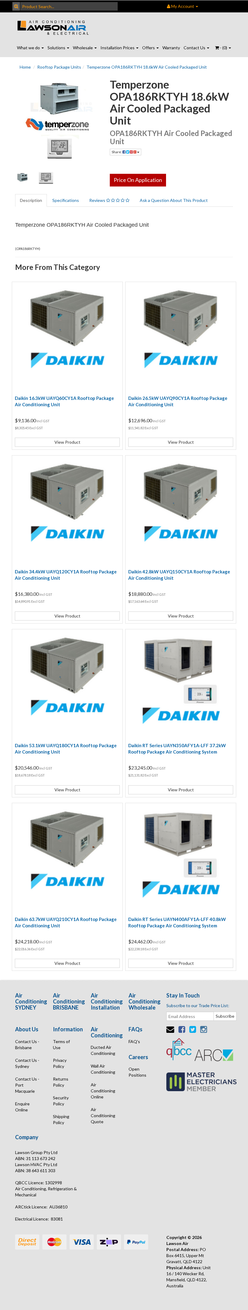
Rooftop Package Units (59, 67)
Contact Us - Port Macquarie (27, 1085)
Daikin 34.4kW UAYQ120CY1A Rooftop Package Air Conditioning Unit (66, 575)
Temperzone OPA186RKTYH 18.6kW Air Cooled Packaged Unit (146, 67)
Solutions (56, 47)
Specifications (65, 200)
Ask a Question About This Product (174, 200)
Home (25, 67)
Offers (149, 47)
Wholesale (83, 47)
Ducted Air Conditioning (103, 1050)
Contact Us (195, 47)
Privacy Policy (60, 1063)
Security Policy (61, 1100)
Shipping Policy (61, 1119)
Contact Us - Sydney (27, 1063)
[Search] (16, 6)
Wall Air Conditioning (103, 1069)
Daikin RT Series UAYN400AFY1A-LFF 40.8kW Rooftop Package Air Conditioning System (177, 922)
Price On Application (138, 180)
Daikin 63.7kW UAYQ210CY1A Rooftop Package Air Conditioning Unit (66, 922)
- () (223, 47)
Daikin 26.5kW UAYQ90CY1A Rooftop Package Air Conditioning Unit (177, 401)
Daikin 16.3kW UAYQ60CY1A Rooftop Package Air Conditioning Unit (64, 401)
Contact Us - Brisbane (27, 1044)
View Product (67, 442)
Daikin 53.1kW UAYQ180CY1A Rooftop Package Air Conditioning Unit (66, 748)
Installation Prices (117, 47)
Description (31, 200)
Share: (117, 152)
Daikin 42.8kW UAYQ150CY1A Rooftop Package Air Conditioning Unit (179, 575)
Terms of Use (61, 1044)
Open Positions (137, 1072)
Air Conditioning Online (103, 1090)
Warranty (171, 47)
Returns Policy (60, 1082)
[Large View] (22, 177)
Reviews (97, 200)
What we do (29, 47)
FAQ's (134, 1041)
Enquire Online (22, 1106)
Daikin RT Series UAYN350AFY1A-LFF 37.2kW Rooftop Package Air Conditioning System (177, 748)
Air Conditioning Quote (103, 1115)
